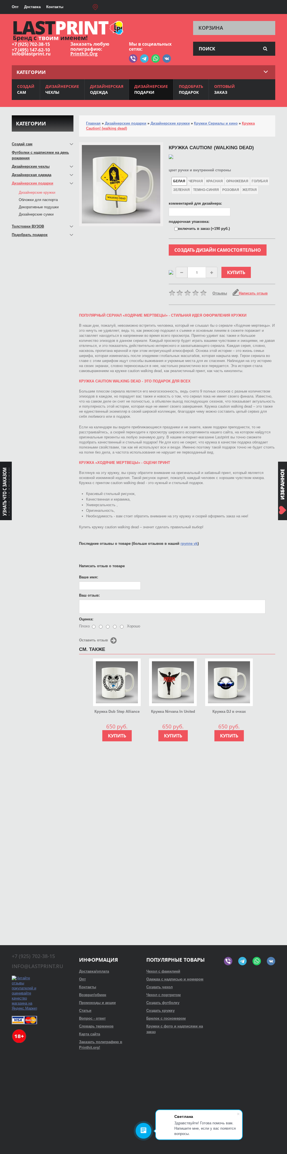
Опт (15, 7)
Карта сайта (89, 1034)
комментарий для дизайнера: (195, 203)
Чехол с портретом (163, 995)
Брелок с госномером (166, 1018)
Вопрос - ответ (92, 1018)
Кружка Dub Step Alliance (117, 711)
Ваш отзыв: (89, 595)
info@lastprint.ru (31, 54)
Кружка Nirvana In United (173, 711)
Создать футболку (162, 1003)
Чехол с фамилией (163, 971)
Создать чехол (159, 987)
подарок (191, 89)
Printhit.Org (84, 54)
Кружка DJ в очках (229, 711)
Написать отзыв (253, 293)
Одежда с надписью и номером (174, 979)
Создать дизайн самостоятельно (217, 250)
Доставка (32, 7)
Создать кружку (160, 1010)
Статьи (85, 1010)
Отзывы (219, 293)
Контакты (54, 7)
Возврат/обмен (92, 995)
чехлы (62, 89)
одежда (106, 89)
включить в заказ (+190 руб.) (204, 228)
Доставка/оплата (94, 971)
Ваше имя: (88, 577)
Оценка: (86, 619)
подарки (151, 89)
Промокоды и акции (97, 1003)
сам (25, 89)
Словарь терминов (96, 1026)
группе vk (189, 543)
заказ (224, 89)
